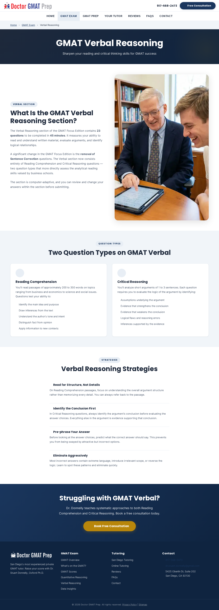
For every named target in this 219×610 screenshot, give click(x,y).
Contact (165, 16)
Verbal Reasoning (71, 583)
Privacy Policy (129, 604)
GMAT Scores (69, 571)
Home (51, 16)
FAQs (150, 16)
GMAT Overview (70, 559)
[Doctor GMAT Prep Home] (28, 5)
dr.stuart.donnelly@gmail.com (182, 565)
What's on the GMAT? (73, 565)
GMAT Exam (68, 16)
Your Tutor (114, 16)
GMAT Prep (91, 16)
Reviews (134, 16)
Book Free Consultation (111, 526)
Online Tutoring (120, 565)
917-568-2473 (174, 559)
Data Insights (68, 588)
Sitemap (143, 604)
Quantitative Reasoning (74, 577)
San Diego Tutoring (122, 559)
